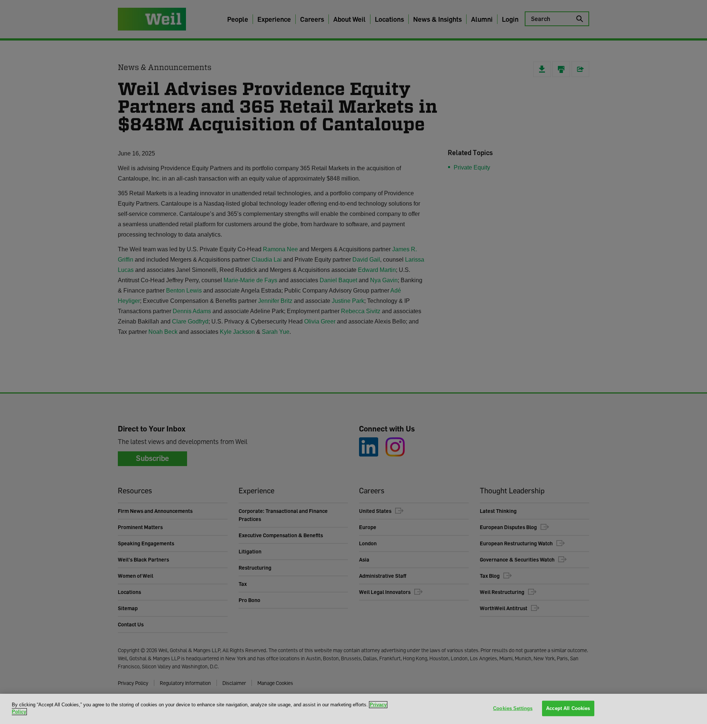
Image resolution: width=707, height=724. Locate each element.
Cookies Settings (512, 708)
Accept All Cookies (568, 708)
